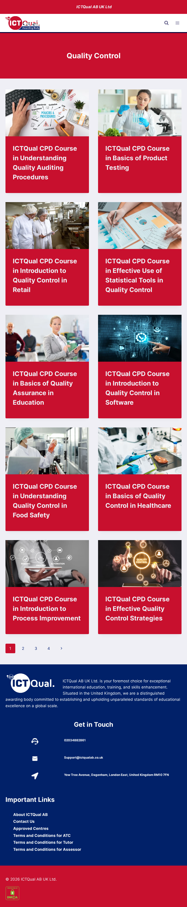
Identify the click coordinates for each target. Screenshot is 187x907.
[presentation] (47, 112)
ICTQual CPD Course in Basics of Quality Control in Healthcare (138, 496)
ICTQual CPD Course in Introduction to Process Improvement (47, 608)
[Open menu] (177, 23)
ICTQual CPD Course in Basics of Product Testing (137, 158)
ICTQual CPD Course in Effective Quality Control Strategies (137, 608)
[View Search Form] (166, 23)
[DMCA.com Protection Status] (93, 893)
